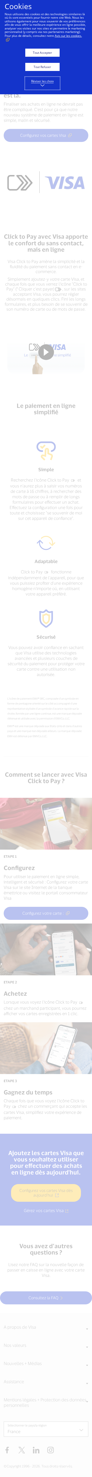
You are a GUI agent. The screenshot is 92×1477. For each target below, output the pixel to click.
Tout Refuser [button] (42, 67)
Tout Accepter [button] (42, 53)
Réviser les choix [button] (42, 81)
